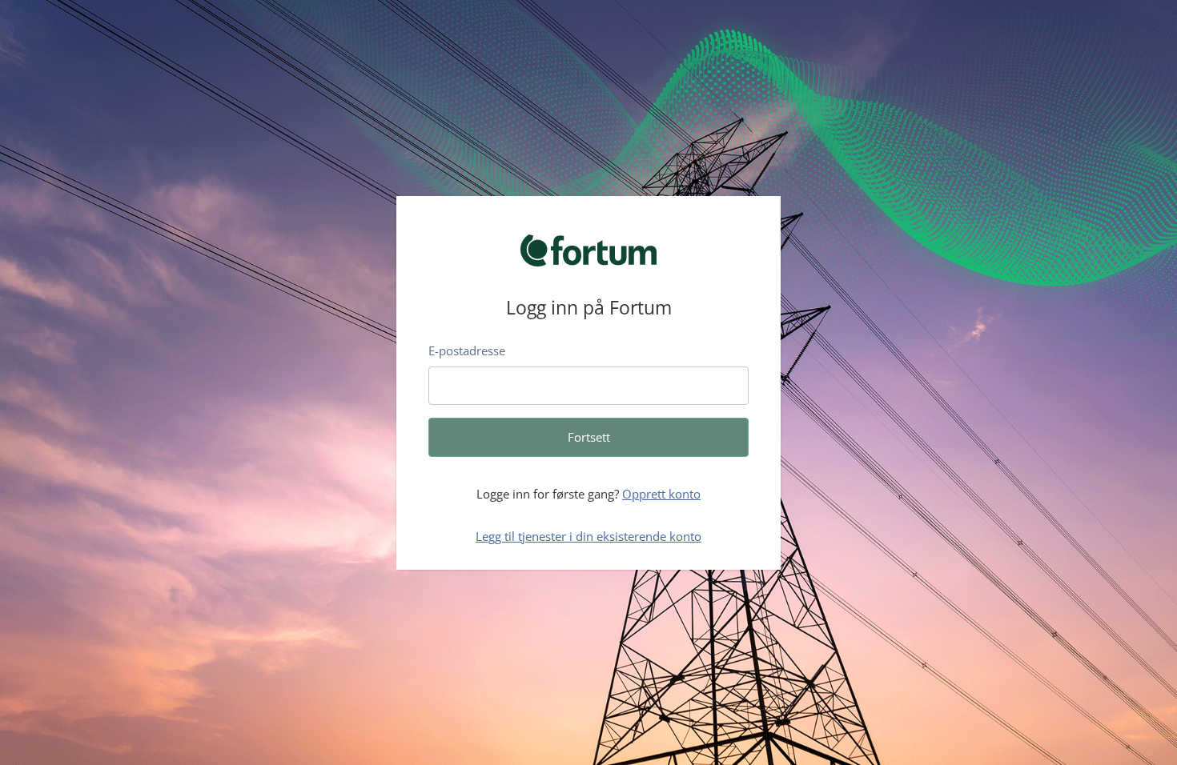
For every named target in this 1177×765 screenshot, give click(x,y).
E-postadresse (466, 350)
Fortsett (589, 437)
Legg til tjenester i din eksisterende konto (588, 536)
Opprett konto (661, 494)
